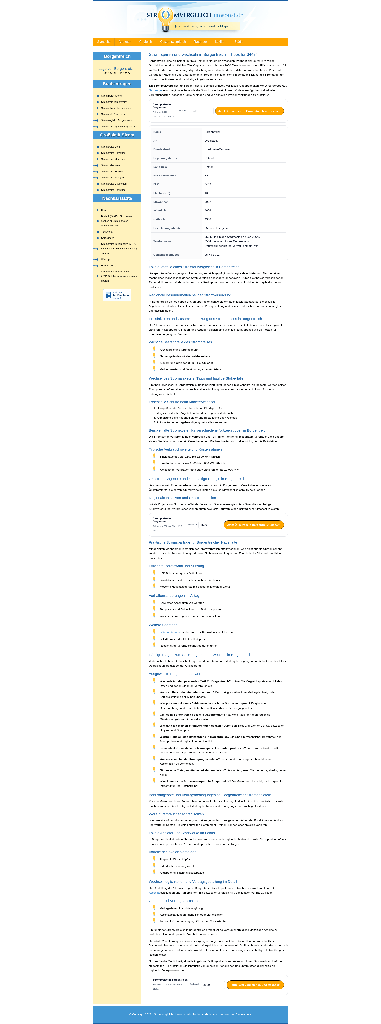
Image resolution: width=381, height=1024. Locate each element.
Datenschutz (243, 1014)
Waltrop (105, 259)
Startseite (104, 41)
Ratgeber (200, 41)
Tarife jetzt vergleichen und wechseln (255, 984)
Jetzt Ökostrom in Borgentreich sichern (254, 524)
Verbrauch (183, 110)
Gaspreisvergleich (173, 41)
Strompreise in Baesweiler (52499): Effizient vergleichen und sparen (119, 276)
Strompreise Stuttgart (112, 177)
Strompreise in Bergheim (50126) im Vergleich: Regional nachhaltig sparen (119, 249)
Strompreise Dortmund (113, 190)
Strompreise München (113, 159)
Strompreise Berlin (111, 146)
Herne (104, 210)
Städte (238, 41)
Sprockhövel (108, 238)
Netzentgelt (156, 90)
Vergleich (145, 41)
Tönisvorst (106, 231)
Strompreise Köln (110, 165)
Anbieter (125, 41)
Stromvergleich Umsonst (169, 1014)
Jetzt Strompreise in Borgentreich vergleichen (249, 110)
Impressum (227, 1014)
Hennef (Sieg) (108, 265)
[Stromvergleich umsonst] (190, 19)
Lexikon (220, 41)
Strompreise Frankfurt (112, 171)
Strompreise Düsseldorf (114, 183)
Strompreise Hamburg (113, 153)
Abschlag (154, 892)
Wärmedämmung (171, 632)
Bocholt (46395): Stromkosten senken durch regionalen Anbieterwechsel (117, 221)
